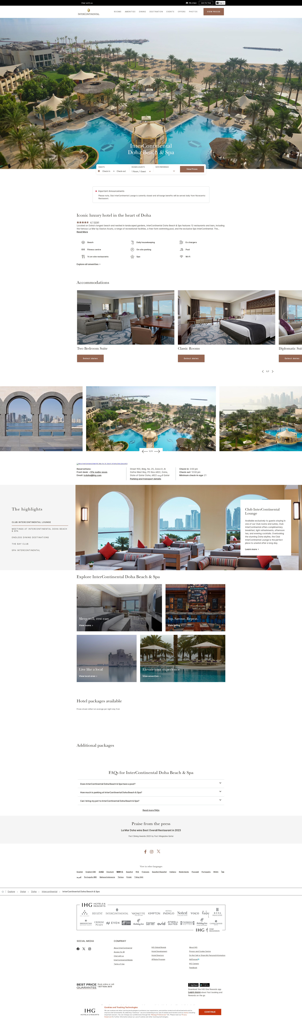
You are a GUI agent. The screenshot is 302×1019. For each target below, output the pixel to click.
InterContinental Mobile (123, 960)
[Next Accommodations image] (272, 371)
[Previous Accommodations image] (263, 371)
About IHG (193, 947)
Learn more (251, 549)
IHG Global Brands (159, 947)
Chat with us (119, 956)
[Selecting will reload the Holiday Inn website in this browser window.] (138, 923)
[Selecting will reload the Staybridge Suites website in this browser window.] (187, 923)
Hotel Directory (158, 955)
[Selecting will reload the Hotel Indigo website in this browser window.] (168, 913)
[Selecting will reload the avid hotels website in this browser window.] (161, 923)
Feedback (193, 968)
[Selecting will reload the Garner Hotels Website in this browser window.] (150, 923)
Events (170, 12)
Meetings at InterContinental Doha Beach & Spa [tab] (39, 530)
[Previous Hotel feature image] (144, 451)
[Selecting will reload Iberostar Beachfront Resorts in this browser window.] (86, 923)
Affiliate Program (158, 959)
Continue (210, 1012)
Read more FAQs (151, 810)
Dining (142, 12)
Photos (193, 12)
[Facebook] (78, 949)
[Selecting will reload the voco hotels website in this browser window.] (195, 913)
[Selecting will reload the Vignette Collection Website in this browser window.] (138, 913)
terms (186, 1012)
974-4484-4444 (98, 472)
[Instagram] (89, 949)
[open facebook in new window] (144, 851)
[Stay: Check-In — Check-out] (112, 171)
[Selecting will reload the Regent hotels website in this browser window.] (97, 913)
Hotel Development (159, 951)
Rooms (117, 12)
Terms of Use (119, 964)
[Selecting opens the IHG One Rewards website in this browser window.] (207, 930)
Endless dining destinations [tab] (30, 537)
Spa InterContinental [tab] (26, 550)
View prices (192, 169)
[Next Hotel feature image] (157, 451)
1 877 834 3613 (105, 986)
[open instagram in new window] (150, 851)
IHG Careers (194, 964)
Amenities (130, 12)
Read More (82, 232)
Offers (182, 12)
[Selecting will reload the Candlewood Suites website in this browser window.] (216, 923)
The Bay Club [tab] (20, 544)
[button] (220, 3)
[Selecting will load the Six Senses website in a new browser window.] (84, 913)
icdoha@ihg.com (92, 475)
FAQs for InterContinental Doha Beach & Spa (151, 773)
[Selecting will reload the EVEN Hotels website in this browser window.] (112, 923)
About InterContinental (123, 948)
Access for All (119, 952)
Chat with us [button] (87, 3)
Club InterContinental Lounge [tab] (31, 522)
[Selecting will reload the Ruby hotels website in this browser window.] (205, 913)
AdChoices (193, 959)
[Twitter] (84, 949)
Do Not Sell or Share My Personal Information (207, 955)
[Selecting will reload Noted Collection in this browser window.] (182, 913)
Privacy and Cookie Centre (200, 951)
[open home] (4, 891)
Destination (156, 12)
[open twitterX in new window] (157, 851)
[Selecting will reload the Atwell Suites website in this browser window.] (173, 923)
